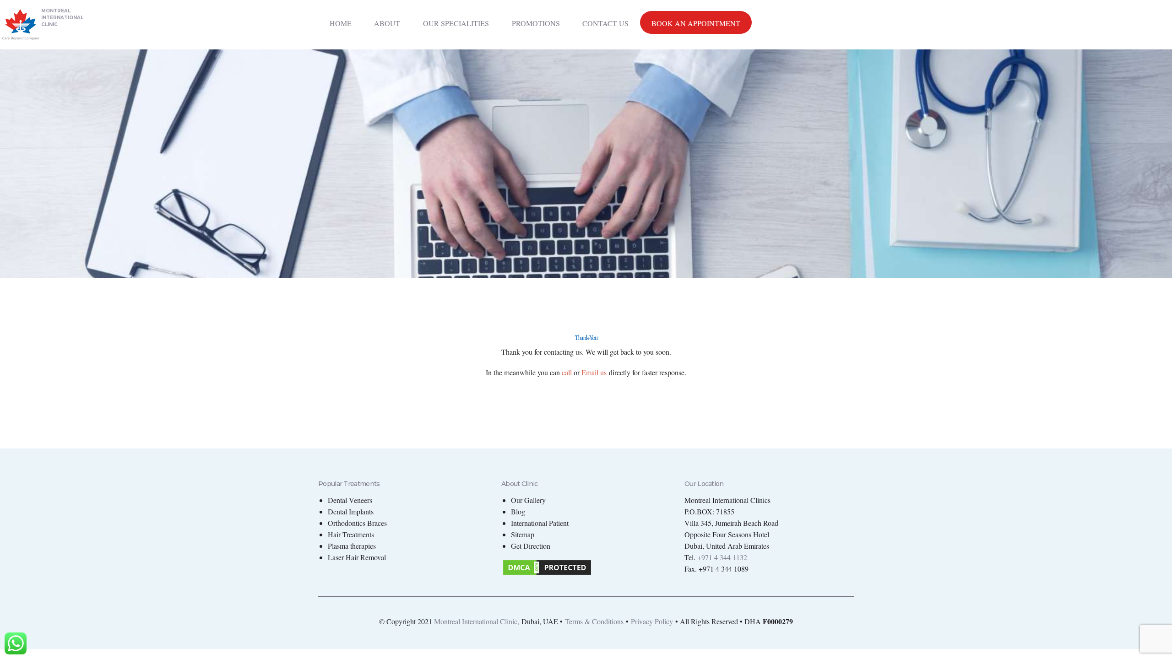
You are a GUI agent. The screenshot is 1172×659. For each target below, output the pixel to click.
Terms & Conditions (594, 621)
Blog (518, 511)
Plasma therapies (352, 546)
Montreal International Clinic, (476, 621)
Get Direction (530, 546)
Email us (594, 372)
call (567, 372)
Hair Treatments (351, 534)
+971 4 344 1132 (722, 557)
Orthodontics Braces (357, 523)
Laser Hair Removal (357, 557)
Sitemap (522, 534)
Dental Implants (351, 511)
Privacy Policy (652, 621)
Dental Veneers (350, 500)
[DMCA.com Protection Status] (547, 564)
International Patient (540, 523)
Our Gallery (528, 500)
